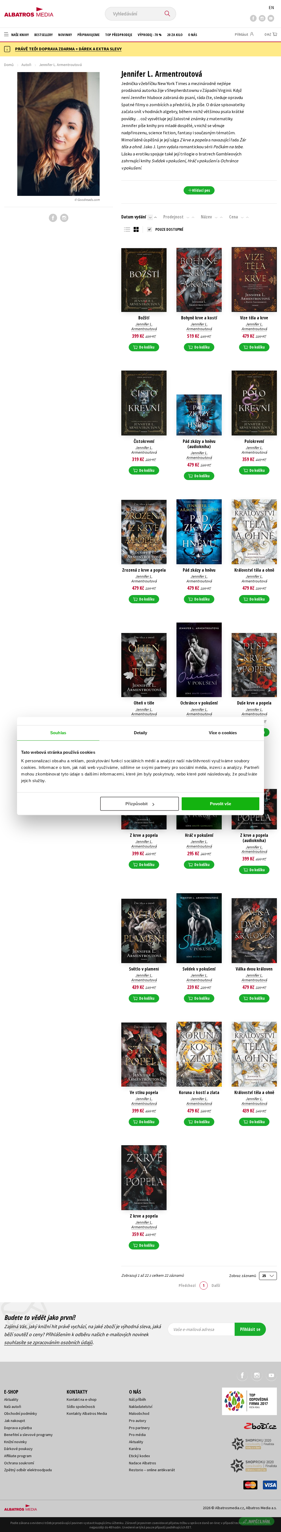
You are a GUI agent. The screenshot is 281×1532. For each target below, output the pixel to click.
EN (271, 7)
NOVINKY (65, 34)
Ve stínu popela (144, 1092)
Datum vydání (133, 217)
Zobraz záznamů (243, 1275)
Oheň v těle (144, 703)
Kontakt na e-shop (82, 1399)
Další (216, 1285)
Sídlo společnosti (81, 1406)
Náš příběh (137, 1399)
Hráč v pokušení (199, 835)
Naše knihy (19, 34)
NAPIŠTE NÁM (259, 1521)
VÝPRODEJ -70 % (150, 34)
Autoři (26, 64)
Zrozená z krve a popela (144, 570)
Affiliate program (18, 1455)
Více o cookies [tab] (223, 732)
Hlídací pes (201, 190)
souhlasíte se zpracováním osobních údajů (48, 1342)
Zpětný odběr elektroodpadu (28, 1469)
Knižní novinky (15, 1441)
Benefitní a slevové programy (28, 1434)
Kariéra (135, 1448)
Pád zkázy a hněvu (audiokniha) (199, 444)
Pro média (137, 1434)
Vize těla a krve (254, 317)
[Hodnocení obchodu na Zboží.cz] (257, 1424)
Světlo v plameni (144, 969)
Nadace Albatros (142, 1462)
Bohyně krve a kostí (199, 317)
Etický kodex (139, 1455)
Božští (143, 317)
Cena (233, 217)
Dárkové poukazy (18, 1448)
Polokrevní (254, 441)
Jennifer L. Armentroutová (144, 326)
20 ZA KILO (174, 34)
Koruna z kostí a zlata (199, 1092)
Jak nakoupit (14, 1420)
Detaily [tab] (140, 732)
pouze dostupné (169, 229)
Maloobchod (139, 1413)
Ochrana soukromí (19, 1462)
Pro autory (137, 1420)
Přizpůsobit (136, 803)
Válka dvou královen (254, 969)
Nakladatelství (140, 1406)
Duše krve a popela (254, 703)
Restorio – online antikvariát (152, 1469)
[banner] (29, 10)
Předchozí (187, 1285)
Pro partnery (139, 1427)
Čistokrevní (144, 441)
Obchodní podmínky (20, 1413)
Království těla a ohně (254, 570)
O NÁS (192, 34)
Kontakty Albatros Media (87, 1413)
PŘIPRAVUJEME (88, 34)
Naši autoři (12, 1406)
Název (206, 217)
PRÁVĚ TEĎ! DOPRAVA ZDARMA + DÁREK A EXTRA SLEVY (68, 48)
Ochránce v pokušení (199, 703)
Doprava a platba (18, 1427)
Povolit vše (220, 803)
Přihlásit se (250, 1329)
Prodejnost (173, 217)
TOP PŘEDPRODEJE (118, 34)
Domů (9, 64)
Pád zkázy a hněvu (199, 570)
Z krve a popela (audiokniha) (254, 838)
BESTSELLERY (43, 34)
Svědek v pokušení (198, 969)
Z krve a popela (144, 835)
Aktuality (11, 1399)
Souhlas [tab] (58, 732)
